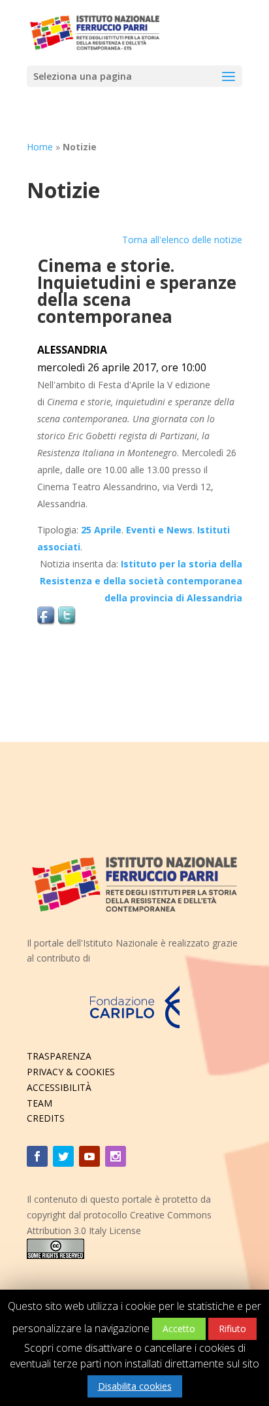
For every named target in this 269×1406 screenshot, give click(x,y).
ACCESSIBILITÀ (59, 1087)
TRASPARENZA (59, 1056)
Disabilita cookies (135, 1386)
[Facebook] (37, 1156)
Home (40, 147)
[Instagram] (115, 1156)
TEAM (39, 1103)
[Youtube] (89, 1156)
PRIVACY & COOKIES (71, 1071)
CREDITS (46, 1118)
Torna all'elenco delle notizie (182, 239)
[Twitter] (63, 1156)
